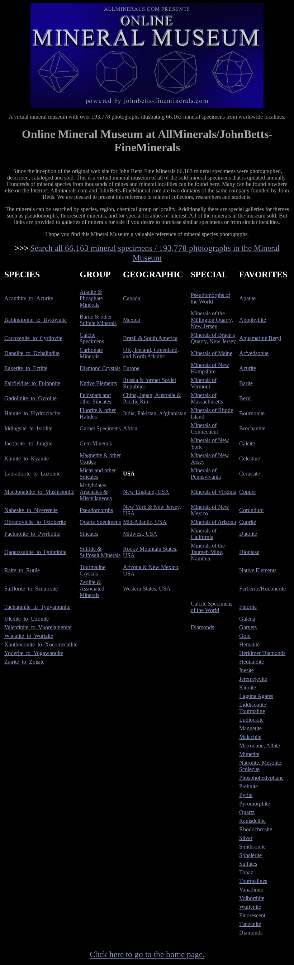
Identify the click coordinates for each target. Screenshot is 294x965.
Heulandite (251, 662)
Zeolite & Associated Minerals (92, 588)
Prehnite (248, 786)
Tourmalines (253, 881)
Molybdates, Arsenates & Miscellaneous (96, 491)
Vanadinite (251, 890)
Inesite (246, 670)
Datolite (248, 534)
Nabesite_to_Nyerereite (31, 510)
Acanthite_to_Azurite (28, 298)
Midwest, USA (140, 534)
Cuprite (247, 522)
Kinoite (247, 687)
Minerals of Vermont (204, 383)
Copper (247, 492)
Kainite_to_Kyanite (26, 458)
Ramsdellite (252, 821)
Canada (131, 298)
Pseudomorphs (96, 510)
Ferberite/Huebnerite (262, 589)
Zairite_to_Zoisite (24, 662)
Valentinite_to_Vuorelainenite (37, 627)
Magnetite (250, 728)
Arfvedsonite (254, 353)
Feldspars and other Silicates (95, 398)
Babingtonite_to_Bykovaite (35, 320)
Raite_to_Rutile (22, 570)
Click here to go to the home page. (147, 954)
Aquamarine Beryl (260, 338)
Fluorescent (252, 915)
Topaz (246, 872)
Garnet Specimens (100, 428)
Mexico (131, 320)
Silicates (89, 534)
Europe (131, 368)
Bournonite (252, 413)
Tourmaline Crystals (92, 570)
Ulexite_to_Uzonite (26, 619)
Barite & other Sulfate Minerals (98, 320)
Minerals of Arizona (213, 522)
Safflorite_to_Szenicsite (31, 589)
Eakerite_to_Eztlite (25, 368)
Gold (245, 636)
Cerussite (249, 473)
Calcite (247, 443)
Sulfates (248, 864)
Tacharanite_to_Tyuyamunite (37, 607)
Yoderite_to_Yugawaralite (33, 653)
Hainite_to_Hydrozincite (32, 413)
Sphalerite (250, 855)
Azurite (247, 368)
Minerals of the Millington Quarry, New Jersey (212, 319)
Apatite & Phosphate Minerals (91, 298)
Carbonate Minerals (91, 353)
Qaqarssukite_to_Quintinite (35, 552)
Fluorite (248, 607)
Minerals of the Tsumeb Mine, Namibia (208, 552)
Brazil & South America (150, 338)
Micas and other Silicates (98, 473)
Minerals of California (204, 533)
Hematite (249, 644)
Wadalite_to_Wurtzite (28, 636)
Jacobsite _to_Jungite (28, 443)
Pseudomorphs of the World (210, 298)
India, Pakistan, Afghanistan (154, 413)
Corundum (251, 510)
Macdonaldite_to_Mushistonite (39, 492)
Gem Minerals (96, 443)
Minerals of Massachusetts (207, 398)
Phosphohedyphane (261, 778)
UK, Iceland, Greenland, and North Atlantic (151, 353)
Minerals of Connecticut (204, 428)
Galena (247, 619)
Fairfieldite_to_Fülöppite (32, 383)
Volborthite (251, 898)
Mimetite (249, 754)
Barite (246, 383)
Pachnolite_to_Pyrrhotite (32, 534)
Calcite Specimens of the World (211, 607)
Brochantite (252, 428)
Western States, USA (147, 589)
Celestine (249, 458)
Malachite (250, 737)
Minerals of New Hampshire (210, 368)
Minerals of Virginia (213, 492)
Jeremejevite (253, 679)
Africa (130, 428)
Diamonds (202, 627)
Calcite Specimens (92, 338)
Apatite (247, 298)
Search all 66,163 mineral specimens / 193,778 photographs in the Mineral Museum (155, 252)
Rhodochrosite (255, 829)
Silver (245, 838)
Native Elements (98, 383)
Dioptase (249, 552)
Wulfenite (250, 907)
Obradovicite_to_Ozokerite (35, 522)
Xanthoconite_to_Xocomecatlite (40, 644)
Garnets (248, 627)
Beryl (245, 398)
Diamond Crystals (100, 368)
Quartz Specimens (100, 522)
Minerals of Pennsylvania (206, 473)
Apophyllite (252, 320)
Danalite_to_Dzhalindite (32, 353)
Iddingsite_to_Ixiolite (28, 428)
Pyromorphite (254, 804)
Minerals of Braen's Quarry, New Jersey (213, 338)
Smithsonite (252, 847)
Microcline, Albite (259, 745)
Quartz (247, 812)
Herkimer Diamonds (262, 653)
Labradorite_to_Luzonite (32, 473)
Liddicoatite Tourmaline (252, 708)
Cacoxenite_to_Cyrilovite (33, 338)
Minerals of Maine (211, 353)
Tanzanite (250, 924)
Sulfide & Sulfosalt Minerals (100, 552)
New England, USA (146, 492)
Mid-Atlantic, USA (145, 522)
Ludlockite (251, 720)
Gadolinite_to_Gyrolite (30, 398)
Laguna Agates (256, 696)
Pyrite (245, 795)
